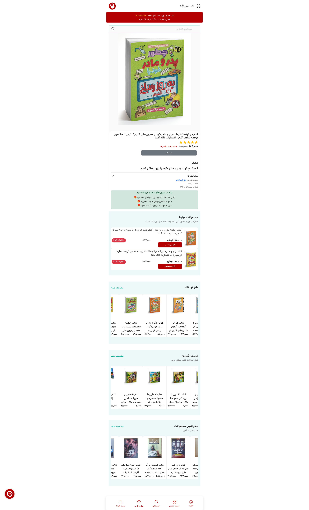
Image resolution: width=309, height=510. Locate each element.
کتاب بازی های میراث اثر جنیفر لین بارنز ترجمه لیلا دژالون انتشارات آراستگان (178, 468)
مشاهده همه (117, 288)
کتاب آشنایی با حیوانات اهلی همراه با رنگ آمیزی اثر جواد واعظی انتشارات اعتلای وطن (130, 398)
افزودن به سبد (169, 244)
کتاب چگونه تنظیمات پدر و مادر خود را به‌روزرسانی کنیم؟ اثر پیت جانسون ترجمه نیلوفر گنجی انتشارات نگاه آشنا (131, 326)
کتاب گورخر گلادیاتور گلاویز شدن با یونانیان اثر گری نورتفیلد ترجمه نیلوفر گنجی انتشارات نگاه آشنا (178, 326)
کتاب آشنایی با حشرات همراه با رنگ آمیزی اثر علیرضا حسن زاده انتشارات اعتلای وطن (155, 398)
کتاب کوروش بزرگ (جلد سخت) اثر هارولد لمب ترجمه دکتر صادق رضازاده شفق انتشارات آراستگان (154, 468)
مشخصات (192, 176)
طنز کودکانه (181, 180)
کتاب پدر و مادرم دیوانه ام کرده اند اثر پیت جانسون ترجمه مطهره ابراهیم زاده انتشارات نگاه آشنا (149, 253)
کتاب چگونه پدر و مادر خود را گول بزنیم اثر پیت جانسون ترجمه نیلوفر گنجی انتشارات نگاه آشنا (147, 232)
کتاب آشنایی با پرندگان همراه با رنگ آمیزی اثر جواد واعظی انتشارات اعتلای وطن (178, 398)
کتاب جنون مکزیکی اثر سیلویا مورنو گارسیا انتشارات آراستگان (131, 468)
